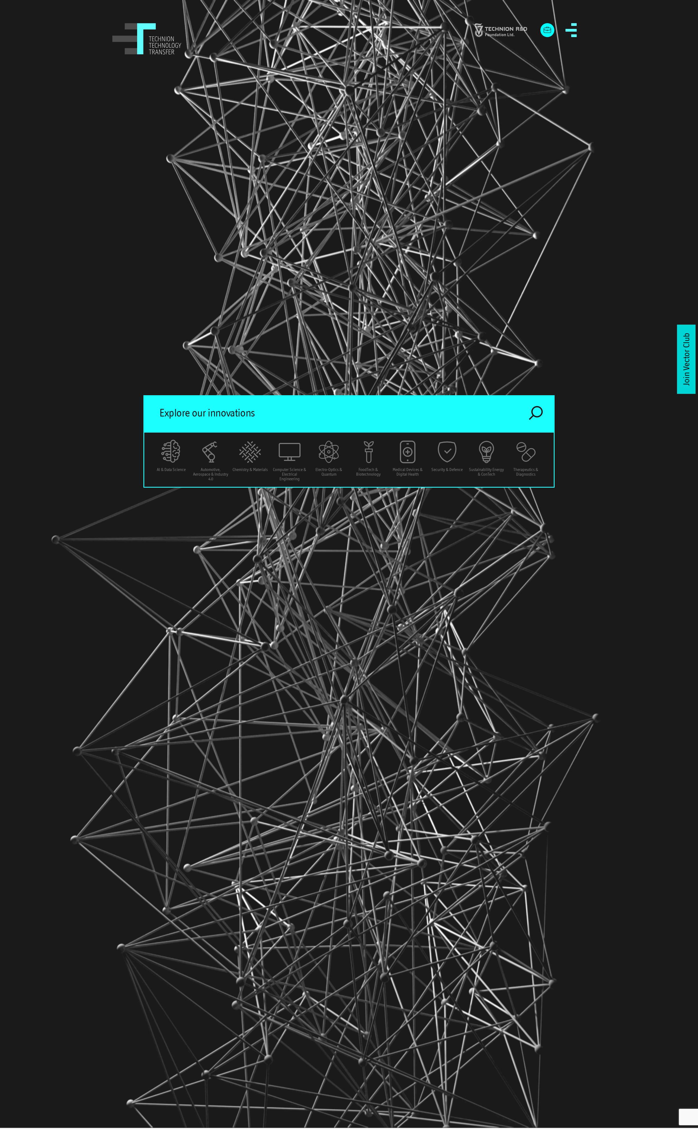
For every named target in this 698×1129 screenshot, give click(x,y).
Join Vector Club (686, 359)
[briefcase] (547, 30)
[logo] (147, 39)
